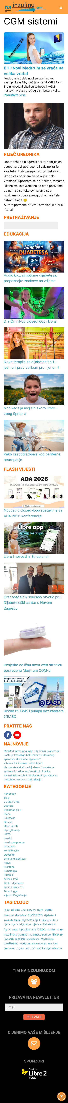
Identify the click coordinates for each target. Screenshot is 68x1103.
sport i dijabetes (13, 887)
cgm (40, 910)
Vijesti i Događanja (15, 895)
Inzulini (8, 838)
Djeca (7, 814)
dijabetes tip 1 (31, 920)
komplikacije (11, 850)
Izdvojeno (9, 846)
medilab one (32, 939)
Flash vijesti (11, 826)
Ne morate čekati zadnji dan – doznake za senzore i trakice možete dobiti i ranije (29, 769)
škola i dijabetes (13, 883)
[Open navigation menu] (60, 8)
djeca (7, 924)
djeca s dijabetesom (44, 924)
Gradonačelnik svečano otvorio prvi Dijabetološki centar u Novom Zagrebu (32, 602)
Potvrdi (34, 1017)
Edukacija (9, 818)
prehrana (9, 948)
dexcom (9, 915)
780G (7, 909)
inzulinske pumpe (40, 934)
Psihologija (10, 870)
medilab (20, 938)
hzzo (41, 929)
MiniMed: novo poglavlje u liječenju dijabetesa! (31, 751)
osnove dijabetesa (15, 858)
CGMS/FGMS (11, 801)
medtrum (25, 943)
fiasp (14, 929)
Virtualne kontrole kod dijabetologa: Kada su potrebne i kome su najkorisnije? (30, 777)
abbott (15, 909)
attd (23, 909)
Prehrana (9, 866)
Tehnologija (11, 891)
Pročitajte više (15, 95)
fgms (7, 929)
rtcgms (20, 948)
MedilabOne (47, 939)
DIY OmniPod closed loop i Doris (30, 321)
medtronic (11, 943)
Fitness (8, 822)
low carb (9, 938)
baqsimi (31, 909)
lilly (61, 934)
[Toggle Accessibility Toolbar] (61, 1096)
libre (55, 934)
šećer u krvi (11, 879)
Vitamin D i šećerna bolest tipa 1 (23, 763)
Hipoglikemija (12, 830)
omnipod (53, 943)
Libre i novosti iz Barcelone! (26, 556)
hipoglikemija (27, 929)
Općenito (9, 854)
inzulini (59, 929)
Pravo (7, 862)
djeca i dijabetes (21, 924)
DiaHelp (8, 805)
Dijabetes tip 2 (12, 809)
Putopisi (8, 874)
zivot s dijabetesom (49, 948)
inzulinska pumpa (15, 934)
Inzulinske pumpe (14, 842)
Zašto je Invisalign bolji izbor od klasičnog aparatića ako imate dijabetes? (29, 757)
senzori (30, 948)
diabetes (20, 915)
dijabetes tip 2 (50, 920)
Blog (6, 797)
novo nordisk (39, 943)
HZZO (7, 834)
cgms (48, 910)
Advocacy (10, 793)
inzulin (51, 929)
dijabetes (35, 915)
